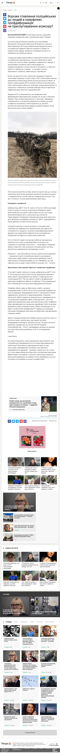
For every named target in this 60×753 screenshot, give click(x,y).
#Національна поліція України (39, 420)
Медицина (24, 622)
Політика (39, 622)
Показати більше (30, 732)
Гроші (16, 622)
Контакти (27, 748)
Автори (35, 748)
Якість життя (49, 622)
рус (53, 2)
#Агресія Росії (52, 420)
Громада (10, 10)
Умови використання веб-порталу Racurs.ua (5, 750)
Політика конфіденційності (17, 749)
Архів (41, 748)
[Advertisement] (32, 378)
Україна (4, 10)
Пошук (47, 748)
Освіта (32, 622)
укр (51, 2)
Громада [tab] (9, 622)
